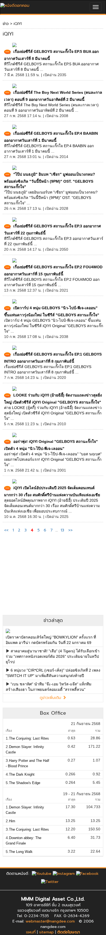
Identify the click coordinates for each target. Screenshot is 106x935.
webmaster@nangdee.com (50, 921)
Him (12, 821)
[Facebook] (87, 873)
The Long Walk (21, 852)
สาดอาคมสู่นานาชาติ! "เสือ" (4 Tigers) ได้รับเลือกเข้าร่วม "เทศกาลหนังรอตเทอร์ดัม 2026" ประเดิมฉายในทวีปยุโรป (52, 656)
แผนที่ (31, 932)
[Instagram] (64, 873)
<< (7, 530)
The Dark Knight (22, 774)
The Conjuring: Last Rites (29, 738)
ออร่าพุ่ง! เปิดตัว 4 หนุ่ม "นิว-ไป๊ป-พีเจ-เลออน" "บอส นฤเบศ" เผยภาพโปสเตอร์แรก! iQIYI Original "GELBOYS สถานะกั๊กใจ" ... (53, 459)
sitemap (46, 932)
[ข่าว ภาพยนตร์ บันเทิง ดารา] (14, 4)
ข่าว (6, 24)
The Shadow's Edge (24, 783)
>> (70, 530)
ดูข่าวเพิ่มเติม (51, 698)
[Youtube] (41, 873)
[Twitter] (49, 881)
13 (62, 530)
